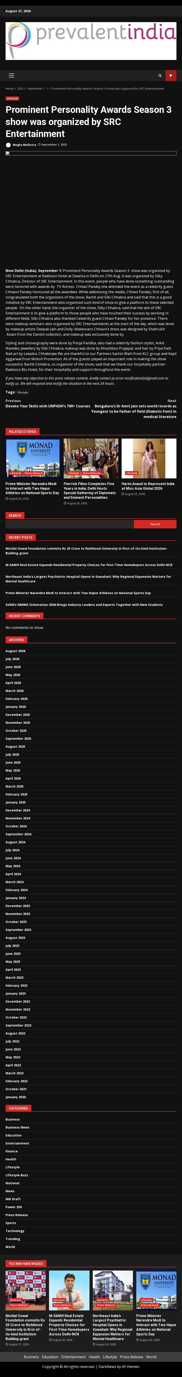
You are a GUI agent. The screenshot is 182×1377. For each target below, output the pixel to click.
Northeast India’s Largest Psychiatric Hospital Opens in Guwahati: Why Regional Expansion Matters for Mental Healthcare (113, 1290)
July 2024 (12, 850)
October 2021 (16, 1089)
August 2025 (15, 746)
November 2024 (18, 818)
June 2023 (13, 953)
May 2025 (13, 770)
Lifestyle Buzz (17, 1175)
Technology (15, 1231)
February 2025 (17, 794)
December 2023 (18, 906)
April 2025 (13, 778)
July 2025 (12, 754)
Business (13, 1119)
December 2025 (18, 715)
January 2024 (16, 898)
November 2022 (18, 1009)
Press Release (33, 473)
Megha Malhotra (24, 144)
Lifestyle (12, 98)
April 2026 (13, 683)
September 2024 (18, 834)
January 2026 (16, 707)
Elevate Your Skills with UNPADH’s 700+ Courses (48, 403)
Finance (12, 1151)
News (10, 1191)
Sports (11, 1223)
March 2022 (15, 1073)
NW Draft (13, 1199)
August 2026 (15, 651)
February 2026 (17, 699)
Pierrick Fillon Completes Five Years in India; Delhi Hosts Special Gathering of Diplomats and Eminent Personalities (91, 458)
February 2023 (17, 985)
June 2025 (13, 762)
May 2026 (13, 675)
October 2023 (16, 922)
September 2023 (18, 930)
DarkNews (107, 1366)
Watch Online (171, 75)
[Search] (160, 75)
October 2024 (16, 826)
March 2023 (15, 977)
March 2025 (15, 786)
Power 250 (14, 1207)
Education (14, 1135)
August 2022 (15, 1033)
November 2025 (18, 722)
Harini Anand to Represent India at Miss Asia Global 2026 (149, 458)
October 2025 (16, 730)
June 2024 (13, 858)
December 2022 (18, 1001)
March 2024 (15, 882)
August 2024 (15, 842)
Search (15, 515)
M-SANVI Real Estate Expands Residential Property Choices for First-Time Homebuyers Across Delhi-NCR (89, 565)
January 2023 (16, 993)
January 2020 (16, 1097)
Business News (18, 1127)
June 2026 (13, 667)
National (12, 1183)
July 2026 (12, 659)
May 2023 (13, 961)
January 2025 (16, 802)
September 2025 (18, 738)
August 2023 (15, 938)
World (10, 1247)
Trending (13, 1239)
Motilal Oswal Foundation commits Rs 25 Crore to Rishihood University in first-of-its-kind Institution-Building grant (26, 1290)
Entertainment (17, 1143)
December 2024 (18, 810)
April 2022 (13, 1065)
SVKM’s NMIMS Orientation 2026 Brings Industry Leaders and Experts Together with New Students (84, 605)
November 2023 (18, 914)
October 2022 (16, 1017)
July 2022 (12, 1041)
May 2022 (13, 1057)
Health (11, 1159)
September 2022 (18, 1025)
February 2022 (17, 1081)
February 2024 (17, 890)
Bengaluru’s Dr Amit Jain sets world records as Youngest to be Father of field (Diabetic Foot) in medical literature (133, 408)
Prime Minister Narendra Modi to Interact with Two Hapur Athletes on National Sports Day (33, 458)
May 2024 (13, 866)
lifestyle (23, 392)
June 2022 (13, 1049)
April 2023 (13, 969)
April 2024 (13, 874)
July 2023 (12, 946)
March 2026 (15, 691)
